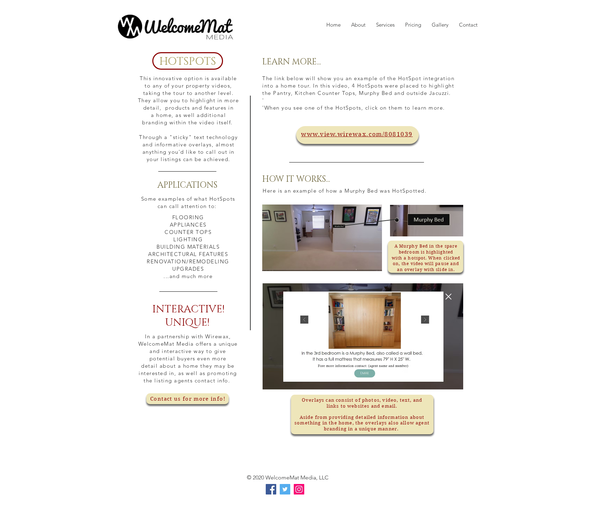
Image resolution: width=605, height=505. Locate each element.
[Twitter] (285, 489)
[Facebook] (271, 489)
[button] (440, 24)
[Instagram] (299, 489)
